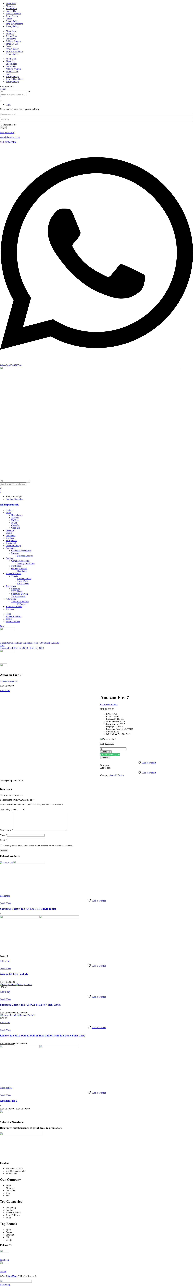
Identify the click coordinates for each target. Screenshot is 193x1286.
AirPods (15, 517)
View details (5, 698)
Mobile (9, 533)
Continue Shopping (14, 499)
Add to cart (5, 690)
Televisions (11, 586)
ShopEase (12, 1276)
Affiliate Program (13, 13)
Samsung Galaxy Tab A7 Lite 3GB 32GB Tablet (28, 908)
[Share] (184, 3)
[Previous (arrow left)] (5, 643)
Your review (6, 830)
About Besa (11, 31)
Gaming (9, 558)
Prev (2, 626)
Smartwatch (11, 543)
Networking (11, 599)
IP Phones (21, 604)
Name (3, 835)
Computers (10, 535)
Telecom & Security (20, 601)
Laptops (9, 510)
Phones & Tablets (13, 573)
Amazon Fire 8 (8, 1100)
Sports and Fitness (14, 606)
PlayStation (16, 566)
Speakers (10, 538)
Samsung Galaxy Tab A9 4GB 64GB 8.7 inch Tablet (30, 1004)
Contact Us (11, 11)
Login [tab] (8, 104)
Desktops (10, 530)
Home (8, 614)
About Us (10, 33)
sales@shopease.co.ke (10, 137)
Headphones (16, 515)
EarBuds (15, 520)
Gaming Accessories (20, 561)
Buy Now (105, 758)
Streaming (15, 589)
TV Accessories (18, 596)
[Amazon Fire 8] (39, 1047)
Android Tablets (24, 578)
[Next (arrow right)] (188, 643)
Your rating (6, 809)
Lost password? (7, 132)
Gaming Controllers (26, 563)
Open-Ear (15, 528)
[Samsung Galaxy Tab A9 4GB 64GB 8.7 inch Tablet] (16, 984)
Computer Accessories (21, 550)
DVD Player (17, 591)
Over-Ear (15, 525)
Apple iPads (22, 581)
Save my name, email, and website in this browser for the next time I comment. (38, 845)
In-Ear (14, 523)
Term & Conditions (14, 24)
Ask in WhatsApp (111, 754)
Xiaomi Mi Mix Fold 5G (14, 973)
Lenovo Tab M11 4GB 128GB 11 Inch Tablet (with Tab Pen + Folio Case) (42, 1035)
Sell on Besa (11, 8)
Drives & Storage (13, 545)
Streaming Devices (19, 594)
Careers (9, 18)
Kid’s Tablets (23, 583)
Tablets (14, 576)
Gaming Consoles (19, 568)
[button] (0, 492)
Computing (11, 548)
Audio (8, 512)
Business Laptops (25, 556)
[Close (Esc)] (190, 3)
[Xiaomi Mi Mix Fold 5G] (39, 917)
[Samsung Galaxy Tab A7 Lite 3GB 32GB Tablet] (22, 862)
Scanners (10, 609)
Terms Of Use (12, 16)
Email (3, 840)
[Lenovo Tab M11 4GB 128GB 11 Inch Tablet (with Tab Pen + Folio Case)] (18, 1015)
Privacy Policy (12, 21)
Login (3, 127)
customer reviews (8, 681)
